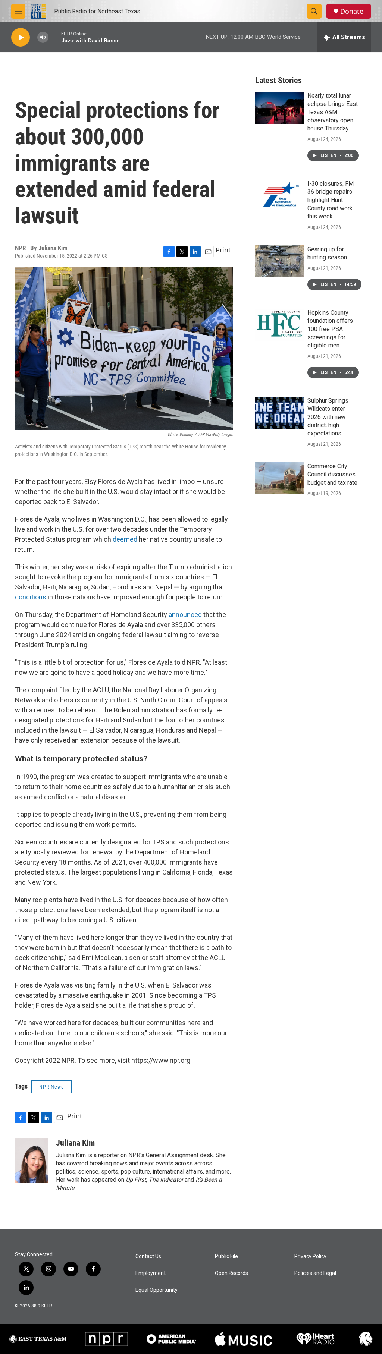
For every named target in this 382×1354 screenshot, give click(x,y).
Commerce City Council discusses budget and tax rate (332, 474)
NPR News (51, 1087)
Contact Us (148, 1256)
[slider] (55, 37)
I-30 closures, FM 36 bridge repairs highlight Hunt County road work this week (330, 200)
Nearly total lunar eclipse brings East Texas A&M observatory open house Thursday (332, 112)
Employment (150, 1273)
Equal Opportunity (156, 1290)
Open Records (231, 1273)
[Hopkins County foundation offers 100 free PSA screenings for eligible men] (279, 325)
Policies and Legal (315, 1273)
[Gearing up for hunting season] (279, 261)
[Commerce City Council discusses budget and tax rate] (279, 478)
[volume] (43, 37)
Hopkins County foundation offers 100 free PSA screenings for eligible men (330, 329)
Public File (226, 1256)
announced (185, 614)
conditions (30, 597)
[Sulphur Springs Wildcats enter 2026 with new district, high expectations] (279, 413)
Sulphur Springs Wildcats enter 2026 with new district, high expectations (327, 417)
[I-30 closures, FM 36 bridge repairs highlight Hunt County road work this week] (279, 196)
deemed (125, 539)
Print (223, 249)
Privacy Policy (310, 1256)
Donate (351, 11)
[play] (20, 37)
